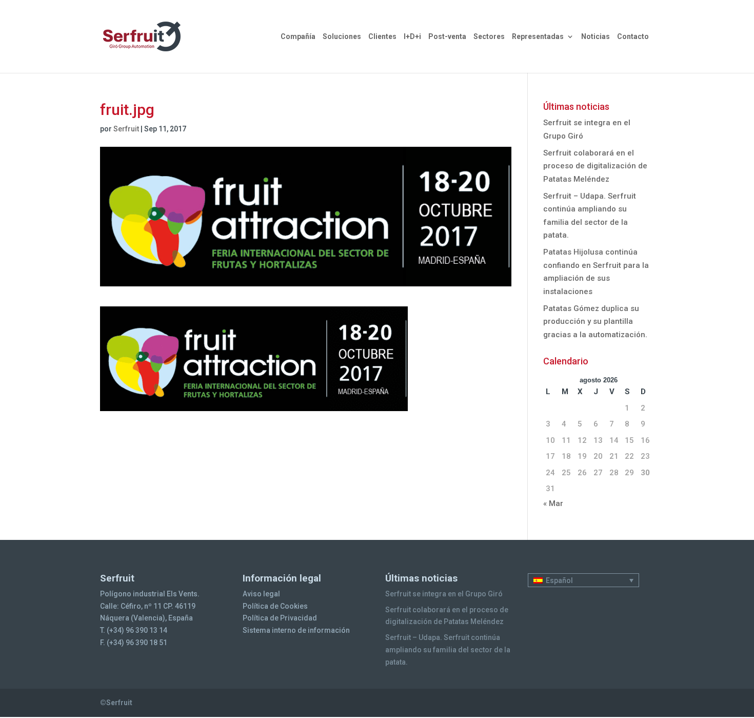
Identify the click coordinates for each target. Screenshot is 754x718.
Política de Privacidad (280, 618)
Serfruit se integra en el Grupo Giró (444, 594)
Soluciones (342, 37)
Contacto (633, 37)
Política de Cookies (275, 606)
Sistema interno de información (296, 630)
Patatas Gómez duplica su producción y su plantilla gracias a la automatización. (595, 321)
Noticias (595, 37)
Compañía (298, 37)
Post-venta (447, 37)
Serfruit (126, 129)
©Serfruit (116, 702)
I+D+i (412, 37)
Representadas (538, 37)
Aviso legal (261, 594)
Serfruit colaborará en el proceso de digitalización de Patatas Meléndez (595, 166)
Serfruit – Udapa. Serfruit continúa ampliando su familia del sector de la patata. (447, 649)
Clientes (382, 37)
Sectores (489, 37)
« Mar (553, 503)
